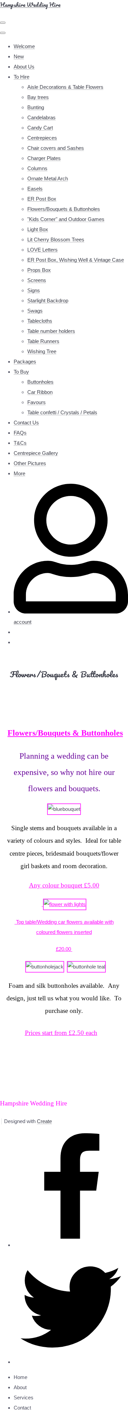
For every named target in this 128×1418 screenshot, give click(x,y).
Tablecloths (39, 321)
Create (44, 1121)
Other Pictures (30, 463)
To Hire (21, 77)
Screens (36, 280)
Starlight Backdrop (47, 300)
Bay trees (38, 97)
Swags (35, 311)
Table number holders (51, 331)
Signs (33, 290)
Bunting (35, 107)
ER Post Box (41, 199)
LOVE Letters (42, 250)
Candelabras (41, 117)
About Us (24, 66)
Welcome (24, 46)
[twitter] (71, 1362)
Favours (36, 402)
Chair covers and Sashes (55, 148)
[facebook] (71, 1245)
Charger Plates (44, 158)
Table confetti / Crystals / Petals (62, 412)
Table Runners (43, 341)
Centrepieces (42, 138)
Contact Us (26, 422)
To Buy (21, 372)
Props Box (39, 270)
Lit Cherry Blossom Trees (55, 239)
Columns (37, 168)
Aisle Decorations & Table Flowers (65, 87)
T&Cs (20, 443)
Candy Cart (40, 128)
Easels (35, 189)
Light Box (37, 229)
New (19, 56)
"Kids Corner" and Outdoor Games (65, 219)
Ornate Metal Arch (47, 178)
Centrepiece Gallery (36, 453)
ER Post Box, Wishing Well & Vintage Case (75, 260)
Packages (25, 361)
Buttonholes (40, 382)
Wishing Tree (41, 351)
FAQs (20, 433)
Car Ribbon (40, 392)
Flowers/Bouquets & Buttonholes (63, 209)
